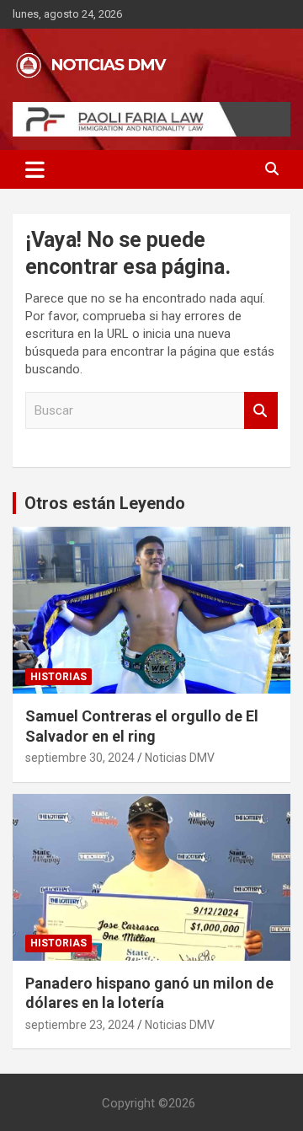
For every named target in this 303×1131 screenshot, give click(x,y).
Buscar (261, 411)
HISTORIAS (58, 677)
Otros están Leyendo (104, 503)
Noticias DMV (180, 757)
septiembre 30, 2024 (80, 757)
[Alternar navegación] (35, 169)
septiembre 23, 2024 (80, 1025)
